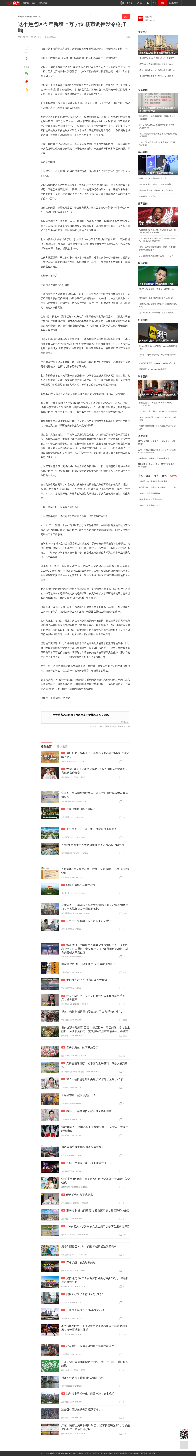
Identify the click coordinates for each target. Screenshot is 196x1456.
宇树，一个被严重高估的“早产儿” (153, 178)
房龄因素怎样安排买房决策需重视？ (82, 1147)
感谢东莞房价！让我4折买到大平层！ (83, 1377)
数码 (164, 476)
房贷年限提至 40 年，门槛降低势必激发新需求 (89, 1246)
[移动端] (122, 3)
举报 (128, 37)
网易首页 (26, 3)
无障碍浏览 (43, 3)
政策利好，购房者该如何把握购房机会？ (90, 1346)
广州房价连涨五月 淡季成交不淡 (85, 1310)
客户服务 (104, 1453)
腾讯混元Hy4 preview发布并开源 (153, 369)
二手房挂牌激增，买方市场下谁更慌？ (89, 920)
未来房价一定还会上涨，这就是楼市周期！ (91, 829)
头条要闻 (143, 90)
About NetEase (70, 1453)
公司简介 (80, 1453)
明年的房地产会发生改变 (81, 884)
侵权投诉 (152, 1453)
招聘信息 (96, 1453)
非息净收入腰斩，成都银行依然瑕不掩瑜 (156, 190)
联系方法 (88, 1453)
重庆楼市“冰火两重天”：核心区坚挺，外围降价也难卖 (97, 1210)
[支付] (148, 3)
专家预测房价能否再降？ (81, 809)
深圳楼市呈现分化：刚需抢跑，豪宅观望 (90, 1393)
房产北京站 (124, 722)
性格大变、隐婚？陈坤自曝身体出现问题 (156, 298)
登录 (162, 3)
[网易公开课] (130, 3)
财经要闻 (143, 152)
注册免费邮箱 (173, 3)
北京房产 (143, 32)
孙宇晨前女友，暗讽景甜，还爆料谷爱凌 (156, 312)
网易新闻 (148, 17)
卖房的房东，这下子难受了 (82, 1047)
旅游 (148, 476)
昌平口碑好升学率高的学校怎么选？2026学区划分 (158, 64)
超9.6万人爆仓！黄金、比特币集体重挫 (155, 184)
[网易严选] (140, 3)
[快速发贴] (27, 51)
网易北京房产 (31, 17)
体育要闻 (143, 203)
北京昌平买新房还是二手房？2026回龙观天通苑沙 (158, 76)
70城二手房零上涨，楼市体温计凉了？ (89, 1162)
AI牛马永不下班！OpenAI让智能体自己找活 (157, 363)
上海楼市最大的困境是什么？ (78, 1095)
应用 (33, 3)
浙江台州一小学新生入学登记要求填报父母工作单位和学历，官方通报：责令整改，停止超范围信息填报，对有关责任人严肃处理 (94, 949)
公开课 (173, 476)
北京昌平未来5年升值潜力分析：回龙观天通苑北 (158, 58)
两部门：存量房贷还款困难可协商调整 (89, 1111)
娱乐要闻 (143, 263)
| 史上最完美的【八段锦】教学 (153, 458)
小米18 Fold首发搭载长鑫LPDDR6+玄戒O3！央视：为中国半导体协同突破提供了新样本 (157, 514)
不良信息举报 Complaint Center (127, 1453)
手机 (140, 476)
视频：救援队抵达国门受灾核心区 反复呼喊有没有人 (92, 1011)
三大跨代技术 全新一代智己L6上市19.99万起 (158, 411)
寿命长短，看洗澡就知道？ (82, 1262)
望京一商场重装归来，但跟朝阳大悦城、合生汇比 (158, 70)
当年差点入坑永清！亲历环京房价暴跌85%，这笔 (81, 714)
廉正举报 (144, 1453)
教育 (156, 476)
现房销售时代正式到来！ (81, 1194)
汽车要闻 (143, 376)
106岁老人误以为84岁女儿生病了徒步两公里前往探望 (98, 1226)
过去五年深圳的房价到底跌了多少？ (82, 1409)
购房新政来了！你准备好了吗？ (85, 1294)
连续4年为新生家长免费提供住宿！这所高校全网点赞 (92, 844)
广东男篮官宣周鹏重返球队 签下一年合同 (156, 256)
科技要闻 (143, 319)
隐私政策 (112, 1453)
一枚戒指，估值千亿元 (148, 196)
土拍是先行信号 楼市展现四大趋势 (86, 979)
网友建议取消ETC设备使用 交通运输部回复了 (88, 964)
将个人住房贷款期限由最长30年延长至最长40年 (94, 1079)
